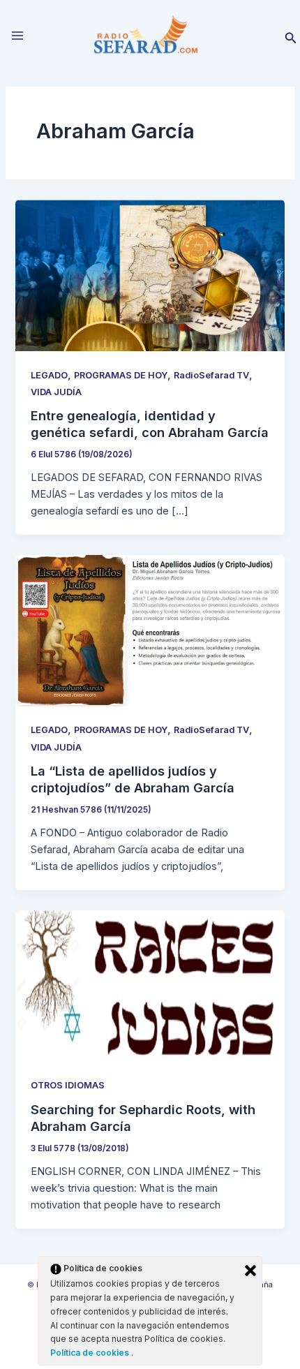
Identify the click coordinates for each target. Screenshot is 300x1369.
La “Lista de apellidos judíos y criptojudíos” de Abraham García (132, 779)
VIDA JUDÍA (56, 392)
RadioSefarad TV (211, 375)
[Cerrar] (250, 1270)
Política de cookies (90, 1352)
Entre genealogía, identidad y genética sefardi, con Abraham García (150, 424)
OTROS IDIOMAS (68, 1085)
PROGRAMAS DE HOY (120, 375)
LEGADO (49, 375)
